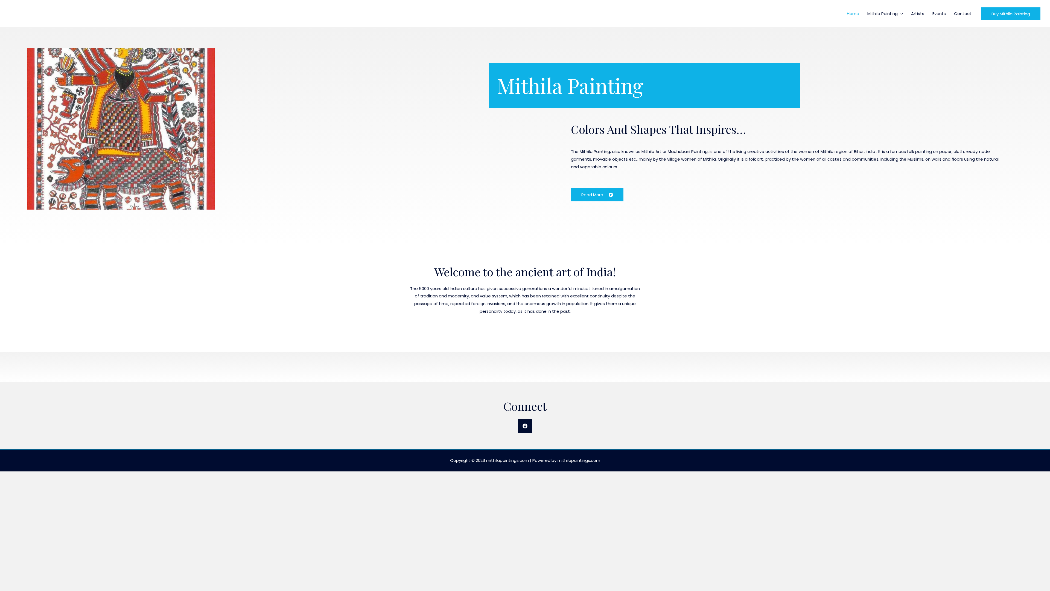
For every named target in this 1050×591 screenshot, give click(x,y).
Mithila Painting (882, 13)
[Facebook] (525, 426)
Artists (917, 13)
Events (939, 13)
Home (853, 13)
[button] (900, 13)
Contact (963, 13)
